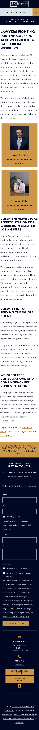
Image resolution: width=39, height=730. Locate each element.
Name (4, 494)
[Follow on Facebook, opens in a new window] (19, 686)
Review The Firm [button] (19, 680)
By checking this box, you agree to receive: (19, 574)
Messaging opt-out (13, 517)
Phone (5, 506)
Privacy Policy (29, 714)
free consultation (16, 12)
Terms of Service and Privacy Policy (15, 617)
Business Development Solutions (18, 718)
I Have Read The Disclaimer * (17, 569)
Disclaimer (7, 564)
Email (5, 534)
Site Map (18, 714)
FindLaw (19, 722)
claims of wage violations (22, 256)
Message (5, 546)
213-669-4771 (6, 436)
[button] (35, 12)
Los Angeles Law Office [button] (19, 672)
